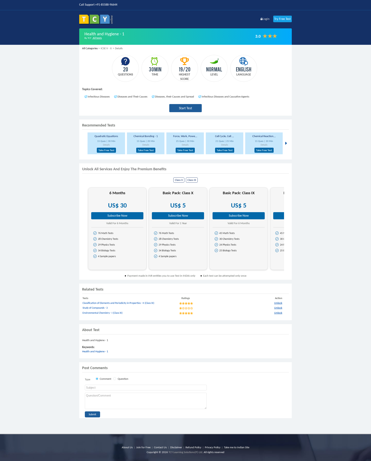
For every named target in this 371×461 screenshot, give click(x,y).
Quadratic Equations (106, 136)
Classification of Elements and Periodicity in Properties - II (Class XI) (118, 303)
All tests (97, 38)
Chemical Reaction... (264, 136)
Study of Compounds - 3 (95, 307)
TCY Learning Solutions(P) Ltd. (185, 452)
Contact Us (160, 447)
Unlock (278, 303)
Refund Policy (193, 447)
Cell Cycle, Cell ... (224, 136)
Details (106, 144)
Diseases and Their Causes (132, 96)
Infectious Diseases (99, 96)
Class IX (191, 180)
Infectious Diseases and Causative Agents (225, 96)
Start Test (185, 108)
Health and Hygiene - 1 (95, 351)
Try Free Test (282, 19)
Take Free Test (106, 150)
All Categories (90, 48)
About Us (127, 447)
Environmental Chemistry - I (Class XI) (103, 312)
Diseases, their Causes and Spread (174, 96)
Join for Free (143, 447)
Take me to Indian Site (236, 447)
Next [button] (285, 143)
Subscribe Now (117, 216)
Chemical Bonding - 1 (146, 136)
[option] (105, 143)
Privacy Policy (212, 447)
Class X (179, 180)
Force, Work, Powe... (185, 136)
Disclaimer (176, 447)
